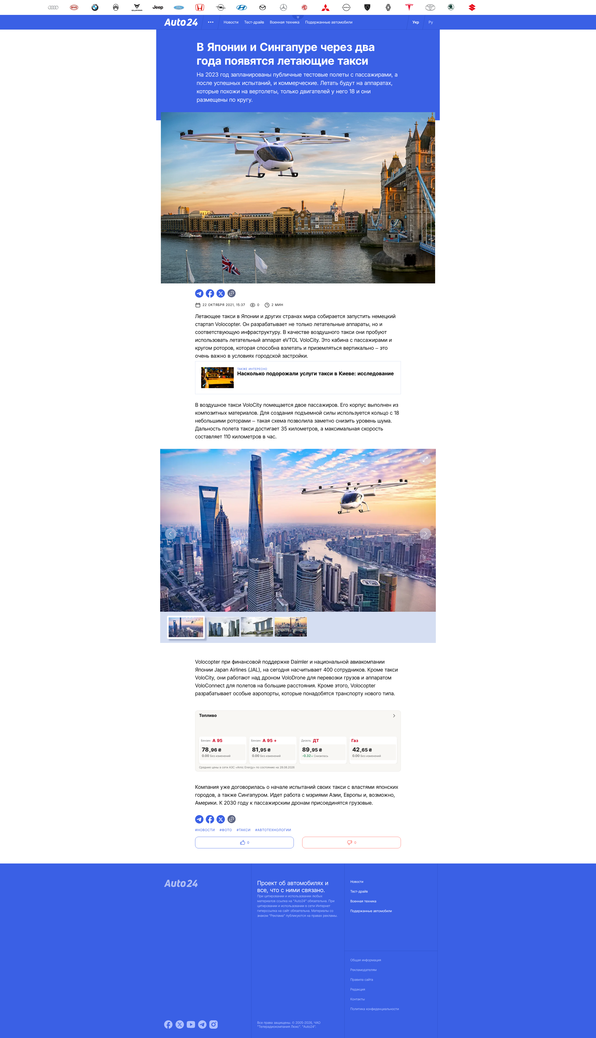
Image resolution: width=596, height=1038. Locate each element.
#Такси (244, 830)
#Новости (205, 830)
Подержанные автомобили (328, 22)
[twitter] (221, 293)
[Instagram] (213, 1024)
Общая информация (365, 960)
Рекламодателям (363, 970)
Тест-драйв (254, 22)
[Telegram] (202, 1024)
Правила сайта (361, 980)
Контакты (357, 999)
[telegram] (199, 293)
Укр (416, 22)
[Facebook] (168, 1024)
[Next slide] (425, 534)
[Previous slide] (170, 534)
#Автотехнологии (273, 830)
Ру (431, 22)
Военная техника (284, 22)
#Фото (226, 830)
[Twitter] (180, 1024)
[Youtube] (191, 1024)
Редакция (357, 989)
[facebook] (210, 293)
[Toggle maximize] (425, 459)
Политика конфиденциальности (374, 1009)
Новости (231, 22)
